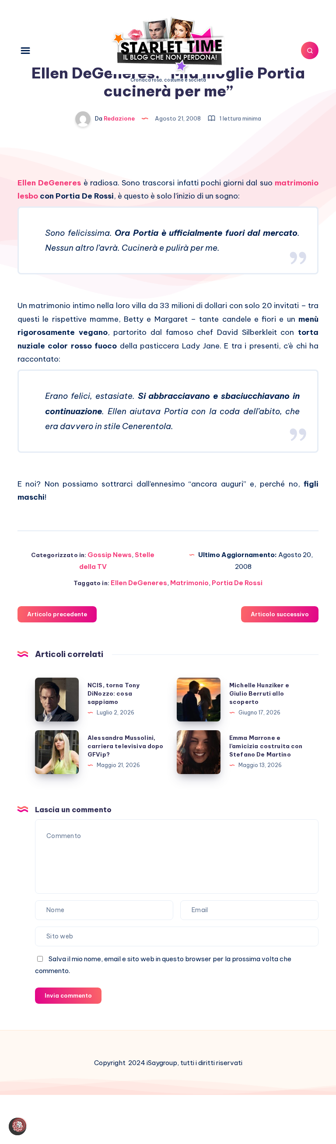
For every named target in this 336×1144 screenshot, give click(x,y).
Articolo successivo (280, 614)
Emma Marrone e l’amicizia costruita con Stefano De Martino (266, 746)
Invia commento (68, 995)
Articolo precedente (57, 614)
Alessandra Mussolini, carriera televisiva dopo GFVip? (126, 746)
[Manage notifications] (19, 1125)
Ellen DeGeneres (49, 183)
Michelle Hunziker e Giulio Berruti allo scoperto (259, 693)
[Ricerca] (309, 50)
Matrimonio (189, 583)
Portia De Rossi (237, 583)
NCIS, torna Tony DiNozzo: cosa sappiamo (114, 693)
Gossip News (110, 555)
